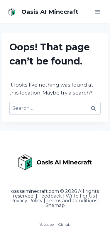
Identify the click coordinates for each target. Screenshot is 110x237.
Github (64, 224)
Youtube (47, 224)
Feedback (50, 196)
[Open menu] (97, 11)
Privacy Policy (26, 200)
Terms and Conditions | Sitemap (72, 203)
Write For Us (80, 196)
